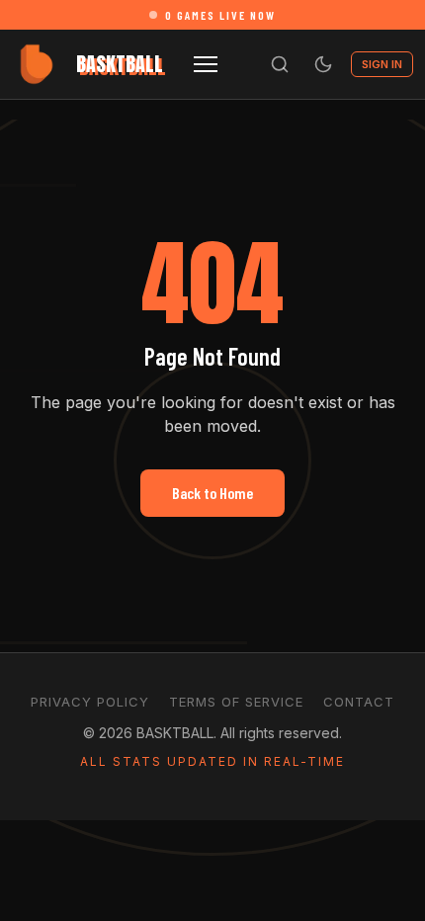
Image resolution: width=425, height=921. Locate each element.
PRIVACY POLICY (90, 702)
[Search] (280, 64)
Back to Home (212, 492)
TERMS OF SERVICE (236, 702)
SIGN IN (382, 64)
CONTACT (358, 702)
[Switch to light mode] (323, 64)
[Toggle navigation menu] (205, 64)
